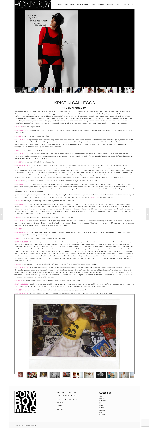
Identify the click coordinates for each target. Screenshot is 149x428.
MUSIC (59, 406)
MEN (101, 403)
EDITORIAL (103, 401)
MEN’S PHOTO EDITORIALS (66, 392)
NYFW (101, 407)
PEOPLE (60, 402)
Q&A (101, 412)
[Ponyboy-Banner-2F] (33, 4)
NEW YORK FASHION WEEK (67, 399)
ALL (100, 396)
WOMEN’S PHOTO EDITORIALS (68, 396)
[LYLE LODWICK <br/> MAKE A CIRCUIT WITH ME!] (1, 214)
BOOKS (60, 409)
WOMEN (102, 415)
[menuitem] (60, 4)
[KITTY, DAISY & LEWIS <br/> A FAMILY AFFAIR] (147, 214)
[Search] (132, 4)
